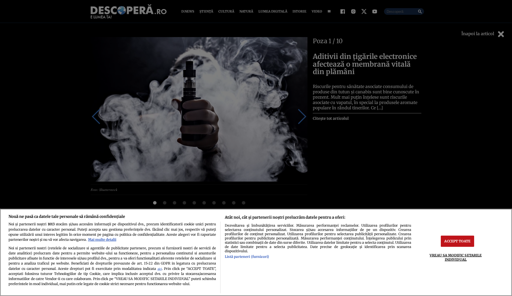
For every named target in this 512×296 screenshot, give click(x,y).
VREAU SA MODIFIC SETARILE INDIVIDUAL (456, 257)
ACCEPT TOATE (457, 241)
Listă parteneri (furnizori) (247, 256)
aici (160, 269)
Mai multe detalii (102, 239)
